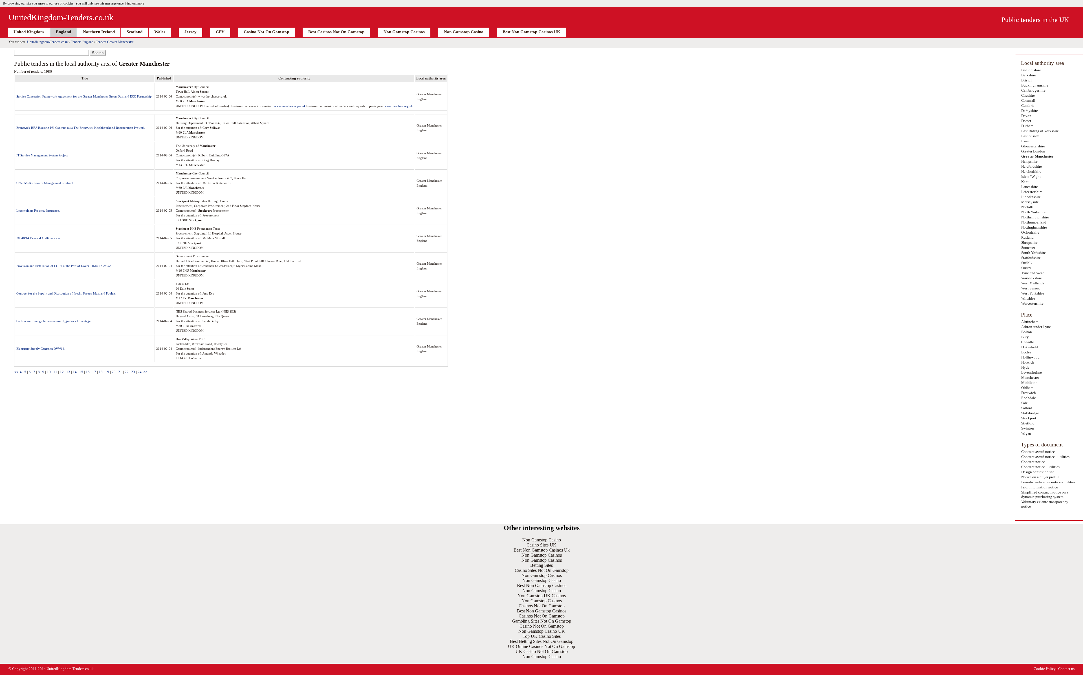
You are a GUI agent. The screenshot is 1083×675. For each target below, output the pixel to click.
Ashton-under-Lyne (1036, 327)
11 (55, 372)
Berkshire (1028, 75)
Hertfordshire (1031, 171)
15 (81, 372)
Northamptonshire (1035, 217)
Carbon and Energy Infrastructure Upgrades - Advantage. (53, 321)
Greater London (1033, 151)
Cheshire (1028, 95)
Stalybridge (1030, 413)
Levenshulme (1031, 372)
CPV (220, 32)
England (63, 32)
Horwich (1027, 362)
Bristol (1026, 80)
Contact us (1066, 669)
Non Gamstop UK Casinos (542, 595)
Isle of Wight (1031, 176)
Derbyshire (1029, 111)
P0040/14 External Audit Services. (38, 238)
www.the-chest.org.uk (398, 106)
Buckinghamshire (1034, 85)
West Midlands (1032, 283)
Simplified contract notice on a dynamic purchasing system (1044, 494)
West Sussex (1030, 288)
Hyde (1025, 367)
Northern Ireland (99, 32)
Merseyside (1030, 202)
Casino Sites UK (541, 545)
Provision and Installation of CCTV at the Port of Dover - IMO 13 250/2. (64, 265)
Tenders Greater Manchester (114, 42)
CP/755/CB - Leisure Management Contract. (45, 183)
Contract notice (1033, 462)
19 (107, 372)
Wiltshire (1028, 298)
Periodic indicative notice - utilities (1048, 482)
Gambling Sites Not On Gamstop (541, 621)
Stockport (1028, 418)
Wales (159, 32)
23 (133, 372)
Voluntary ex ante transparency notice (1044, 504)
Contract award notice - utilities (1045, 457)
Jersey (190, 32)
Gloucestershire (1033, 146)
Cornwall (1028, 100)
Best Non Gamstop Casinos (541, 585)
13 (68, 372)
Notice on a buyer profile (1040, 477)
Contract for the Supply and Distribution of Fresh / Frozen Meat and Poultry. (66, 293)
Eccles (1026, 352)
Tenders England (82, 42)
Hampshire (1029, 161)
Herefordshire (1031, 166)
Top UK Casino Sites (542, 636)
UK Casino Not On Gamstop (542, 651)
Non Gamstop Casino (463, 32)
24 (140, 372)
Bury (1025, 337)
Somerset (1028, 247)
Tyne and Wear (1032, 273)
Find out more (134, 3)
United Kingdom (29, 32)
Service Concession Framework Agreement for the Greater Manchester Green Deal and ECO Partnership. (84, 96)
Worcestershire (1032, 303)
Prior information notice (1039, 487)
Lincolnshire (1031, 197)
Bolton (1026, 332)
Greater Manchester (1037, 156)
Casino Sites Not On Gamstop (542, 570)
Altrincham (1029, 322)
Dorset (1026, 121)
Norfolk (1027, 207)
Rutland (1027, 237)
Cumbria (1027, 105)
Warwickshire (1031, 278)
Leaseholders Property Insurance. (38, 210)
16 (88, 372)
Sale (1024, 403)
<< (16, 372)
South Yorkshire (1033, 253)
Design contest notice (1037, 472)
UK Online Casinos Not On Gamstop (541, 646)
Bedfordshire (1031, 70)
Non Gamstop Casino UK (541, 631)
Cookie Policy (1045, 669)
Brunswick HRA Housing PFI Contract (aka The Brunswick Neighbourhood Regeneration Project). (80, 127)
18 (101, 372)
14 (75, 372)
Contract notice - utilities (1040, 467)
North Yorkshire (1033, 212)
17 (94, 372)
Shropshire (1029, 242)
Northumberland (1033, 222)
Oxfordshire (1030, 232)
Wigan (1026, 433)
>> (145, 372)
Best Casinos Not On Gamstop (336, 32)
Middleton (1029, 382)
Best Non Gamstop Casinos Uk (542, 550)
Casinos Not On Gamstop (542, 605)
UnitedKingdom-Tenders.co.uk (60, 17)
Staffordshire (1031, 258)
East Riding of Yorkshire (1040, 131)
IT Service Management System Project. (42, 155)
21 (120, 372)
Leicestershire (1031, 192)
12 (62, 372)
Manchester (1030, 377)
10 (49, 372)
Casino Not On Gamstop (266, 32)
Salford (1026, 408)
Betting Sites (541, 565)
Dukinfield (1029, 347)
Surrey (1026, 268)
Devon (1026, 116)
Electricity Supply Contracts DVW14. (40, 348)
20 (114, 372)
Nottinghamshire (1034, 227)
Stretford (1027, 423)
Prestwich (1028, 393)
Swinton (1027, 428)
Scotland (134, 32)
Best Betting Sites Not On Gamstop (541, 641)
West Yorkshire (1032, 293)
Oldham (1027, 388)
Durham (1027, 126)
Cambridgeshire (1033, 90)
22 (127, 372)
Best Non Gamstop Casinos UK (531, 32)
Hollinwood (1030, 357)
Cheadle (1027, 342)
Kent (1025, 182)
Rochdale (1028, 398)
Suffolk (1027, 263)
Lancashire (1029, 187)
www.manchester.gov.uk (290, 106)
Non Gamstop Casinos (404, 32)
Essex (1025, 141)
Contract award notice (1038, 452)
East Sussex (1030, 136)
